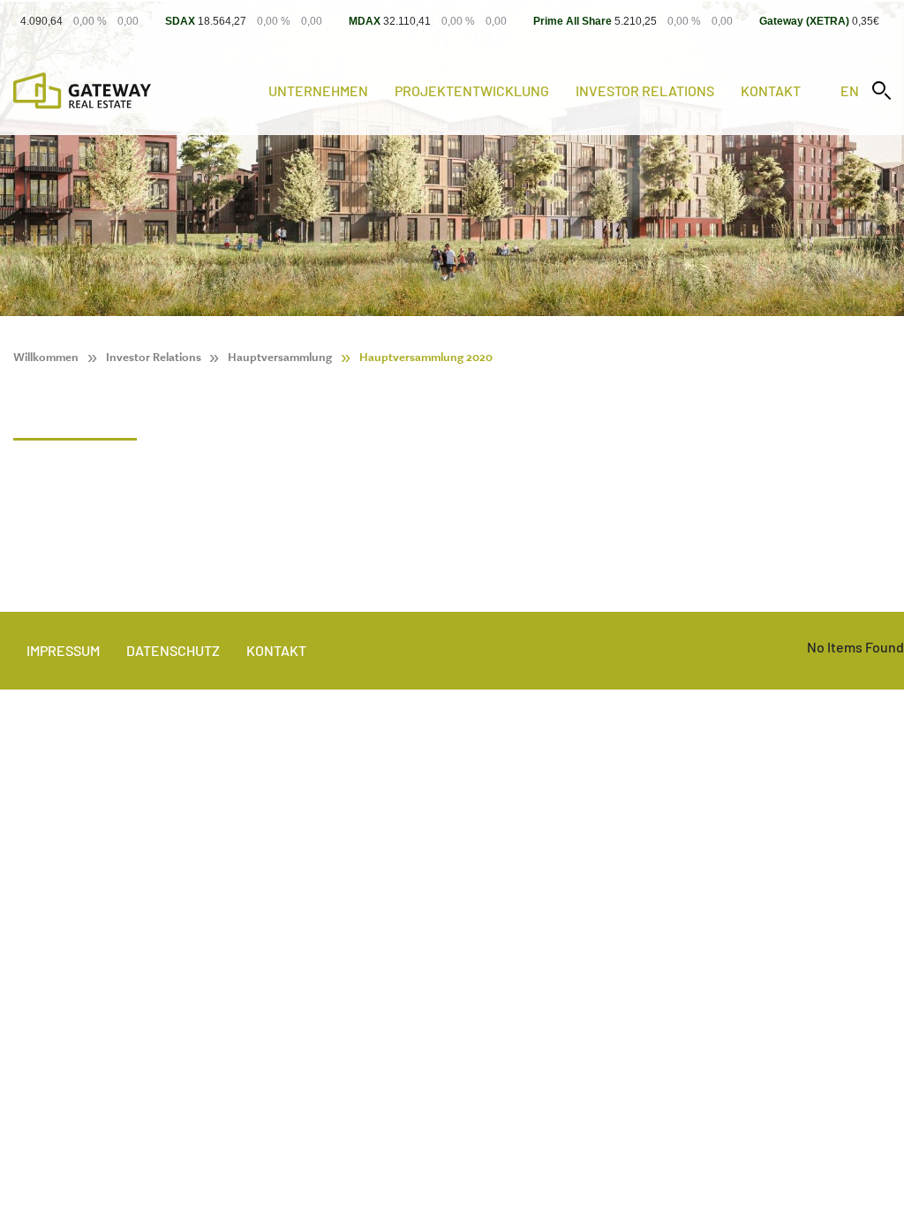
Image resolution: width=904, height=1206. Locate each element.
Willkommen (46, 357)
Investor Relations (645, 90)
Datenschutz (173, 650)
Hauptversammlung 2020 (426, 357)
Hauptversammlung (280, 357)
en (849, 90)
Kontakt (771, 90)
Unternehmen (318, 90)
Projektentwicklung (472, 90)
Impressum (63, 650)
